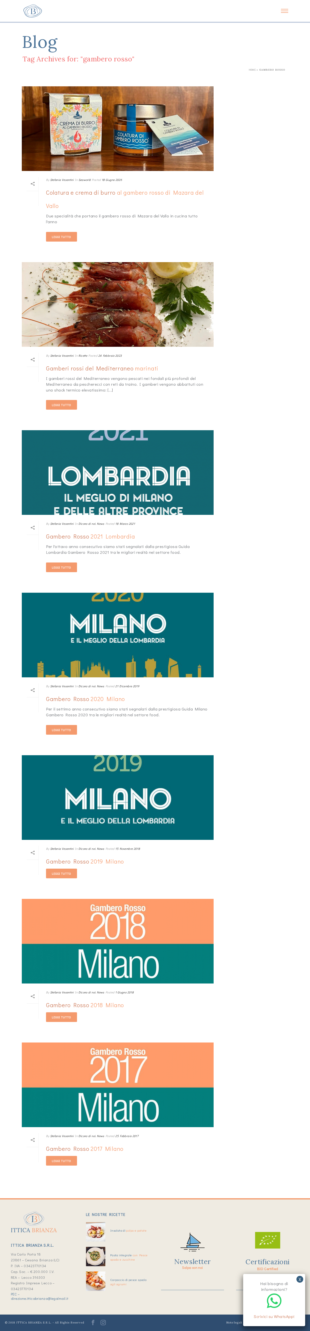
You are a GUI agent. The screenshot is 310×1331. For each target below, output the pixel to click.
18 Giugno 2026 (112, 180)
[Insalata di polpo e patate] (95, 1232)
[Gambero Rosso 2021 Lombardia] (118, 472)
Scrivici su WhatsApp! (274, 1316)
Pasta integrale (129, 1257)
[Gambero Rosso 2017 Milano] (118, 1085)
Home (252, 69)
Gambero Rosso (90, 536)
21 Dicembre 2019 (127, 686)
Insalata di (128, 1230)
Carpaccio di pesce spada (128, 1282)
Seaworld (84, 180)
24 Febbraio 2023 (110, 355)
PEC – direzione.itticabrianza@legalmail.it (39, 1296)
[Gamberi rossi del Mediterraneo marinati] (118, 304)
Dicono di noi (87, 523)
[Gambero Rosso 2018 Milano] (118, 941)
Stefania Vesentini (62, 180)
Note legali (234, 1322)
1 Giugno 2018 (124, 992)
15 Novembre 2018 (127, 848)
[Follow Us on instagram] (103, 1324)
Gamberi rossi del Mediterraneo (102, 368)
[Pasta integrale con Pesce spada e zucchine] (95, 1256)
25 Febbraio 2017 (127, 1136)
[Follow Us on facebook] (93, 1324)
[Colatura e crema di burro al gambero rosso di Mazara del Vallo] (118, 128)
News (100, 523)
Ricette (82, 355)
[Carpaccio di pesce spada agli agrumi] (95, 1281)
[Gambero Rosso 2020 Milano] (118, 635)
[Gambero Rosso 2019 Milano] (118, 797)
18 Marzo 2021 (125, 523)
